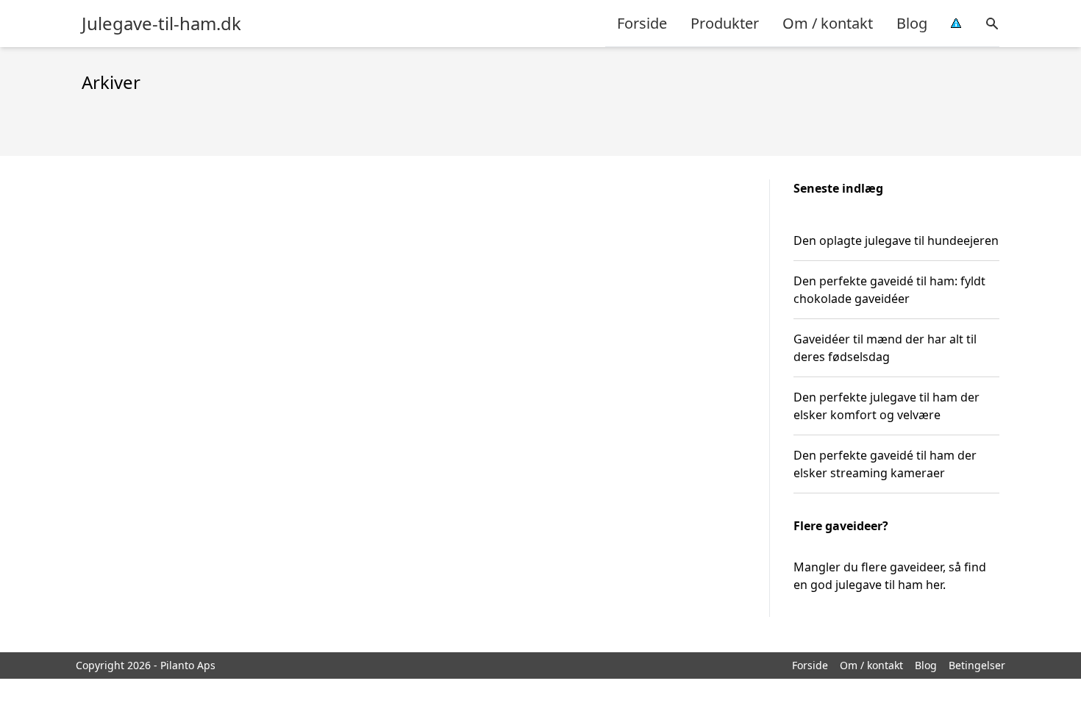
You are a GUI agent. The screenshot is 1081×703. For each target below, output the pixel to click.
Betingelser (977, 665)
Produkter (725, 23)
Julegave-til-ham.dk (161, 23)
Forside (642, 23)
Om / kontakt (827, 23)
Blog (911, 23)
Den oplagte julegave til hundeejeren (896, 240)
